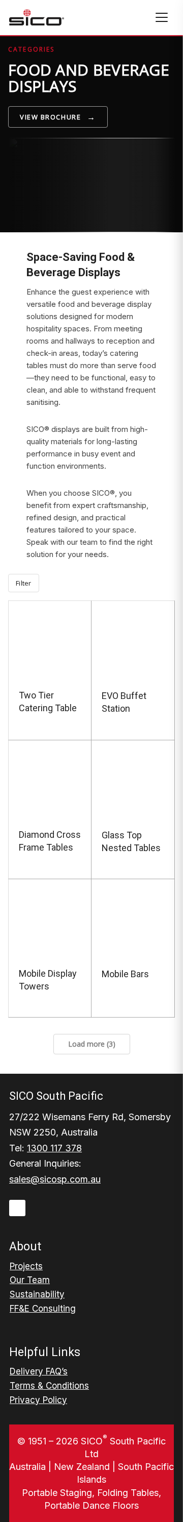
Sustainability (37, 1294)
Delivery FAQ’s (39, 1371)
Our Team (30, 1280)
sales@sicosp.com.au (55, 1179)
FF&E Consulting (43, 1308)
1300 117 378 (54, 1148)
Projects (26, 1266)
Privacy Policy (38, 1400)
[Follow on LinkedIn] (17, 1208)
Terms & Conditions (49, 1386)
